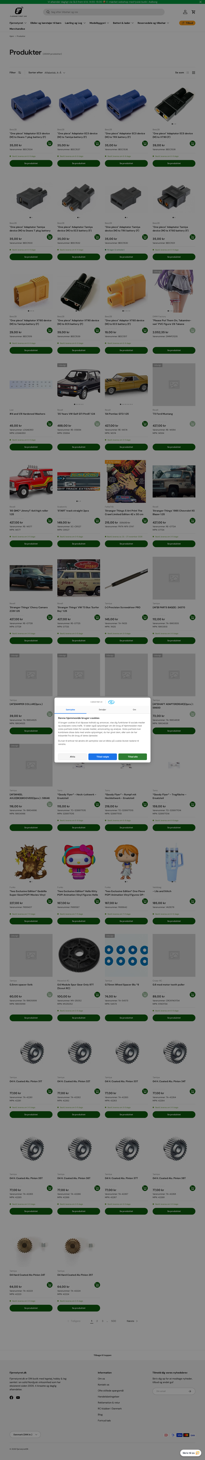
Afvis (72, 756)
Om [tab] (134, 709)
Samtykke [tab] (70, 709)
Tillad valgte (102, 756)
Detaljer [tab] (102, 709)
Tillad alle (133, 756)
